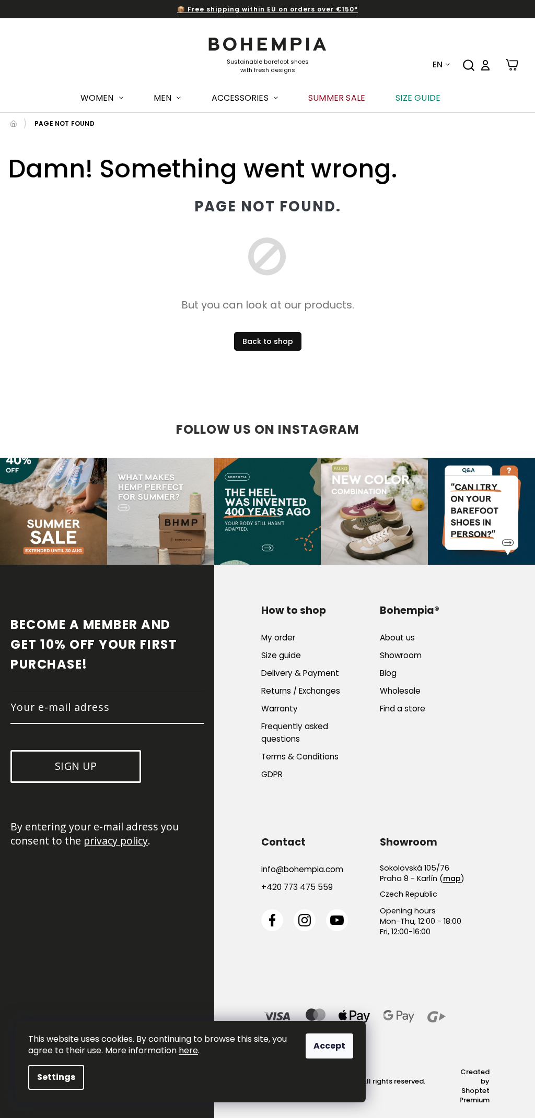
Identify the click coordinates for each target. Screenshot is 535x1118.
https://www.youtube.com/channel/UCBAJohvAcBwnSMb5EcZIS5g (337, 920)
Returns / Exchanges (300, 690)
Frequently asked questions (294, 732)
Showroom (401, 655)
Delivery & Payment (300, 673)
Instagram (305, 920)
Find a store (402, 708)
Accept (329, 1046)
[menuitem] (102, 98)
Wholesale (400, 690)
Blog (388, 673)
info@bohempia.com (302, 869)
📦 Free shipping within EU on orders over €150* (267, 9)
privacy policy (116, 841)
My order (278, 637)
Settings (56, 1077)
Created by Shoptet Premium (474, 1086)
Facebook (272, 920)
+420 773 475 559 (297, 887)
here (188, 1050)
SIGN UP (76, 766)
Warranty (279, 708)
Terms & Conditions (300, 756)
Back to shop (267, 341)
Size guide (281, 655)
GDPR (272, 774)
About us (397, 637)
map (452, 879)
